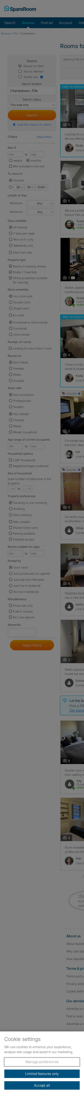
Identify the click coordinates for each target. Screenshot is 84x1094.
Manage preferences (42, 1062)
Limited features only (42, 1073)
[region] (42, 1062)
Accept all (42, 1085)
